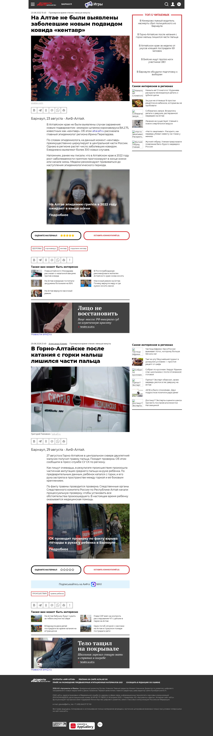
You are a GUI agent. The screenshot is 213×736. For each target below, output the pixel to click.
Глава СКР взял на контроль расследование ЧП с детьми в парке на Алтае (108, 618)
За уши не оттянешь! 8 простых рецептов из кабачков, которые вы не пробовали (163, 103)
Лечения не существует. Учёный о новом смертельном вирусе (161, 122)
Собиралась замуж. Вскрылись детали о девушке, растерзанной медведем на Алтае (161, 113)
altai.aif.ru (98, 131)
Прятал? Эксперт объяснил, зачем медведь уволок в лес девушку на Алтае (162, 382)
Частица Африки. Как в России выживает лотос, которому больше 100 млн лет (162, 351)
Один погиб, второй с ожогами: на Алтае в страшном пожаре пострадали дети (109, 628)
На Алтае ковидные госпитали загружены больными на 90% (59, 282)
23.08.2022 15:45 (38, 13)
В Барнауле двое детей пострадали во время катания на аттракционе (60, 628)
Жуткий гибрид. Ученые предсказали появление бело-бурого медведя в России (163, 144)
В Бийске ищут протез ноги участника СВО (157, 60)
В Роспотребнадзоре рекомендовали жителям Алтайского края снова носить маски (102, 275)
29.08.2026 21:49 (38, 343)
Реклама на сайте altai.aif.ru (93, 679)
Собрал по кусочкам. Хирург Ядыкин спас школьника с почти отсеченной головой (163, 372)
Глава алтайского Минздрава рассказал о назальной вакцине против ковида (60, 273)
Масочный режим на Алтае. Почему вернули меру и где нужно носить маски (107, 283)
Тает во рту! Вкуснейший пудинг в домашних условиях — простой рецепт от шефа (162, 361)
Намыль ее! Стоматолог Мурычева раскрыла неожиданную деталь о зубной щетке (162, 92)
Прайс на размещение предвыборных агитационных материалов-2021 (88, 682)
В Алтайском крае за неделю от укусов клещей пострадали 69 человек (157, 48)
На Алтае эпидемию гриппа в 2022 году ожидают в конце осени (83, 206)
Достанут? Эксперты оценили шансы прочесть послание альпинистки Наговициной (163, 402)
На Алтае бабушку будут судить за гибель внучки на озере (60, 617)
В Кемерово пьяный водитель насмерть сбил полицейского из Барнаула (157, 23)
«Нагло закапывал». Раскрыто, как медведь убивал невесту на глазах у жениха (162, 134)
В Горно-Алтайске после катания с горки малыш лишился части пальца (157, 35)
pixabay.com (37, 103)
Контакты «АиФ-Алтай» (64, 679)
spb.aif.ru (56, 434)
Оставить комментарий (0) (106, 236)
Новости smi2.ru (41, 334)
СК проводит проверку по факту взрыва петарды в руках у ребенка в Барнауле (83, 540)
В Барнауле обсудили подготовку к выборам (157, 73)
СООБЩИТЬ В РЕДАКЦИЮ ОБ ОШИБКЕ (143, 682)
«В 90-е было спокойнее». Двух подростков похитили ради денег (161, 391)
